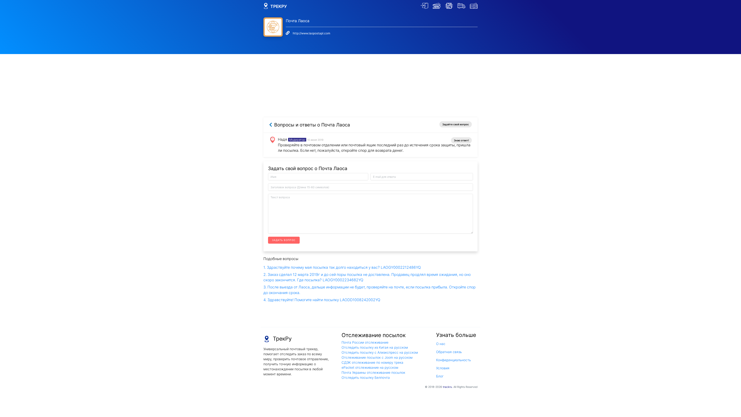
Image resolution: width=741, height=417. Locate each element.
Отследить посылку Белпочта (366, 377)
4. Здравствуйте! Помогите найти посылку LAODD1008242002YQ (321, 299)
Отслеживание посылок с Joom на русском (377, 357)
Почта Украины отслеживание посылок (373, 372)
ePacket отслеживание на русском (370, 367)
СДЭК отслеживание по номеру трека (372, 362)
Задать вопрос (284, 240)
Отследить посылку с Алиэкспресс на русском (380, 352)
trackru (447, 386)
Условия (442, 368)
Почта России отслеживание (365, 342)
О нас (440, 344)
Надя (282, 139)
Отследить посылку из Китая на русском (375, 347)
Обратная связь (449, 352)
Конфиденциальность (453, 360)
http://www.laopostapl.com (311, 33)
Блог (440, 376)
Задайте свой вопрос (455, 124)
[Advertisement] (370, 81)
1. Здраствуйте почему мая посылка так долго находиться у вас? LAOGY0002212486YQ (342, 267)
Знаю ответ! (461, 140)
